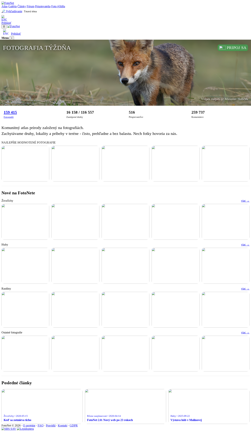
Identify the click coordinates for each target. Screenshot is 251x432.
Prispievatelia (43, 6)
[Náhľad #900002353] (125, 222)
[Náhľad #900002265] (25, 163)
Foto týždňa (58, 6)
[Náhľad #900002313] (25, 310)
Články (21, 6)
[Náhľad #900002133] (226, 353)
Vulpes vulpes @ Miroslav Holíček (224, 99)
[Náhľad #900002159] (175, 353)
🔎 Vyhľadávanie (11, 11)
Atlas (4, 6)
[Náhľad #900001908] (226, 266)
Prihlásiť (6, 22)
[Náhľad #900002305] (226, 163)
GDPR (74, 425)
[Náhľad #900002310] (175, 310)
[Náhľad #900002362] (25, 222)
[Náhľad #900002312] (75, 310)
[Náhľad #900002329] (25, 266)
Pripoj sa (236, 47)
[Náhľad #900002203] (125, 353)
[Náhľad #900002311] (125, 310)
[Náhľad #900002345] (175, 222)
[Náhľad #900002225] (75, 353)
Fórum (30, 6)
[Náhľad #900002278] (25, 353)
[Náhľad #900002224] (125, 266)
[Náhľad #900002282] (226, 310)
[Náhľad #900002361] (75, 222)
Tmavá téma (30, 11)
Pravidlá (50, 425)
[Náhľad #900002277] (175, 163)
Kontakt (62, 425)
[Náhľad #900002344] (226, 222)
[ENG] (125, 18)
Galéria (12, 6)
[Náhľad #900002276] (125, 163)
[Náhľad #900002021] (175, 266)
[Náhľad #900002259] (75, 266)
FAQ (41, 425)
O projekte (29, 425)
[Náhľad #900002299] (75, 163)
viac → (245, 200)
